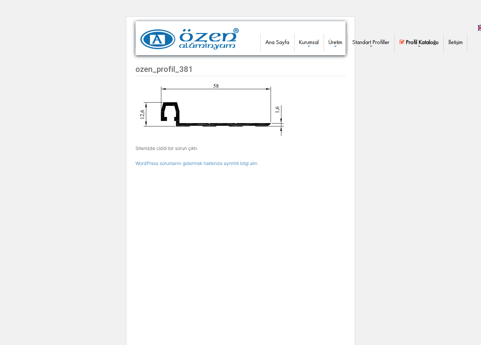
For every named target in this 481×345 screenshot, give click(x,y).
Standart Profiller (370, 42)
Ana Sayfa (277, 42)
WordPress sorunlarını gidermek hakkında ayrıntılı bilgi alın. (196, 163)
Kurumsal (309, 42)
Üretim (335, 42)
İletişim (455, 42)
